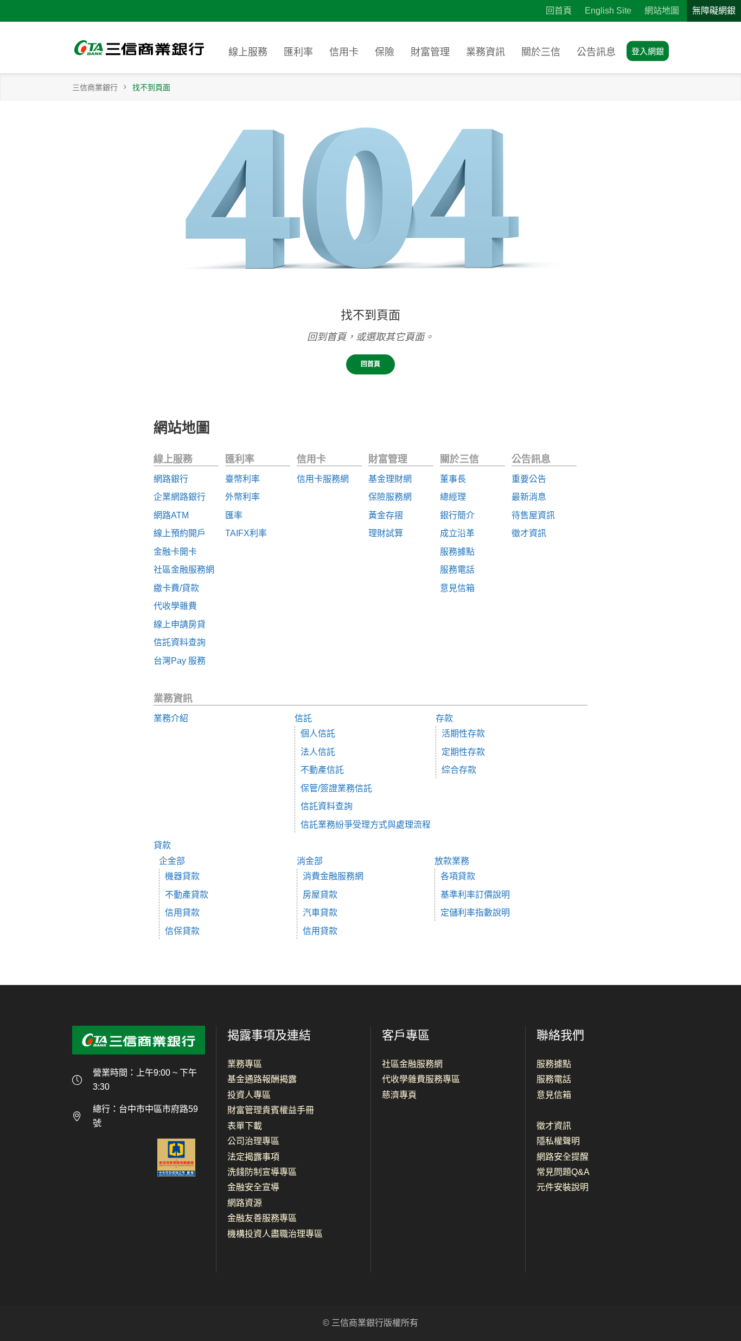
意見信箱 (457, 588)
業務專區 (244, 1064)
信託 (303, 718)
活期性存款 (463, 733)
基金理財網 (390, 479)
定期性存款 (463, 752)
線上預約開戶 (180, 533)
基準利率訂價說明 (475, 894)
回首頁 (559, 10)
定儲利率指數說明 (475, 912)
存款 (444, 718)
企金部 (172, 861)
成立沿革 (457, 533)
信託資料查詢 (180, 642)
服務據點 (457, 551)
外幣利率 (242, 496)
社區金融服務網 (184, 569)
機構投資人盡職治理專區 (275, 1233)
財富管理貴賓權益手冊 (270, 1110)
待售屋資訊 (533, 515)
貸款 (162, 845)
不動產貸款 (186, 894)
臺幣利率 (242, 479)
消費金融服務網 (333, 876)
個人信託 (318, 733)
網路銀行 (171, 479)
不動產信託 (322, 769)
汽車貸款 (320, 912)
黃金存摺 (385, 515)
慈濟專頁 (399, 1095)
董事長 (453, 479)
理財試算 (385, 533)
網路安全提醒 (562, 1156)
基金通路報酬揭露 (262, 1079)
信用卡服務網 (323, 479)
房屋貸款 (320, 894)
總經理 (453, 496)
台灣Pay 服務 (180, 660)
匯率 (233, 515)
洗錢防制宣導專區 (262, 1172)
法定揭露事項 (253, 1156)
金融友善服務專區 (262, 1218)
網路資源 (244, 1202)
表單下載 (244, 1125)
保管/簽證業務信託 (336, 788)
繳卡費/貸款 (176, 588)
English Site (608, 10)
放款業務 (452, 861)
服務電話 (457, 569)
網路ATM (171, 515)
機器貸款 (182, 876)
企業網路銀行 (180, 496)
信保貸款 (182, 931)
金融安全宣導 (253, 1187)
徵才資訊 (529, 533)
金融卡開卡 (175, 551)
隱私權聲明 (558, 1141)
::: (529, 10)
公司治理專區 (253, 1141)
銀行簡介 (457, 515)
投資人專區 (249, 1095)
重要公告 (529, 479)
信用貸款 (182, 912)
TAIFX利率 (246, 533)
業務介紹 (171, 718)
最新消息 (529, 496)
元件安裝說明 (562, 1187)
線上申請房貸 (180, 624)
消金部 (310, 861)
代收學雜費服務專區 (421, 1079)
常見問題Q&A (563, 1172)
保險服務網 (390, 496)
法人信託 (318, 752)
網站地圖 (661, 10)
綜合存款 (459, 769)
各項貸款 (457, 876)
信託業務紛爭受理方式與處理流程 (366, 824)
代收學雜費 (175, 606)
